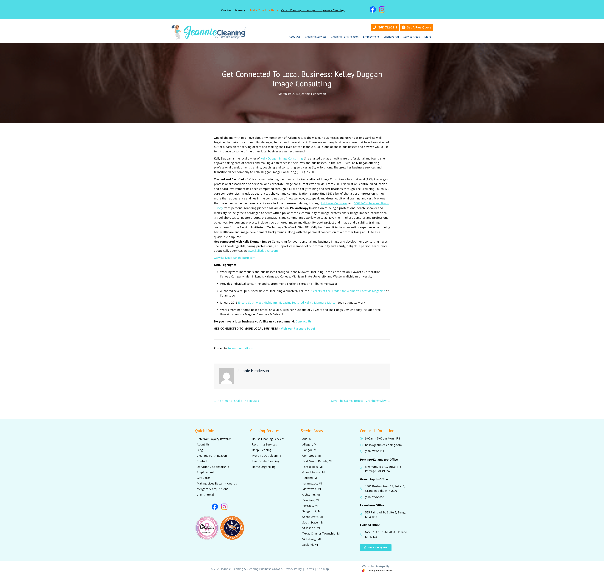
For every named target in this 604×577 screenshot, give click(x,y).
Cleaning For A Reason (344, 36)
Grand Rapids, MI (313, 472)
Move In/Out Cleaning (266, 455)
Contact (202, 461)
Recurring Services (264, 444)
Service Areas (411, 36)
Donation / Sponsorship (213, 467)
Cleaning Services (315, 36)
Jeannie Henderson (313, 94)
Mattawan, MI (311, 489)
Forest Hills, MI (312, 467)
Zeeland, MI (310, 544)
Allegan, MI (309, 444)
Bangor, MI (309, 450)
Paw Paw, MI (310, 500)
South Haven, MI (313, 522)
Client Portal (391, 36)
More (427, 36)
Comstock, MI (311, 455)
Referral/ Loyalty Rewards (214, 439)
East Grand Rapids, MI (317, 461)
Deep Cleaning (261, 450)
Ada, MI (307, 439)
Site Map (323, 569)
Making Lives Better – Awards (217, 483)
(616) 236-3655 (374, 497)
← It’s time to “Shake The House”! (236, 401)
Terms (309, 569)
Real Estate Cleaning (265, 461)
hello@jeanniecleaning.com (383, 445)
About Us (294, 36)
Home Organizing (264, 467)
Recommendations (240, 348)
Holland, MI (310, 478)
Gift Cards (203, 478)
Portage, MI (310, 505)
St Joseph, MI (311, 528)
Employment (371, 36)
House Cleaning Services (268, 439)
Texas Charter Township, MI (321, 533)
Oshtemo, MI (311, 494)
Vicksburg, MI (311, 539)
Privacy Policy (293, 569)
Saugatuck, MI (311, 511)
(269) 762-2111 (374, 451)
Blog (200, 450)
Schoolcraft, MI (312, 517)
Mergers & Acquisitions (212, 489)
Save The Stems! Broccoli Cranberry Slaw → (360, 401)
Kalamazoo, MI (312, 483)
